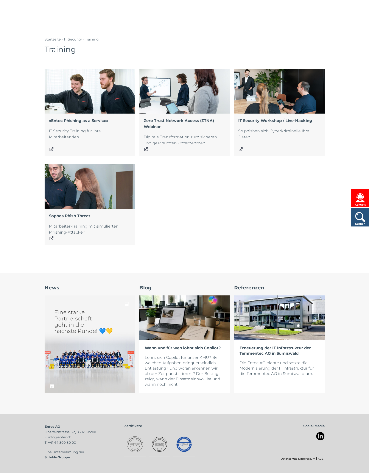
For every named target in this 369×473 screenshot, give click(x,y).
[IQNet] (184, 444)
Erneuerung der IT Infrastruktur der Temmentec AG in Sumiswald (275, 350)
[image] (90, 344)
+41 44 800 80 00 (62, 442)
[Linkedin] (320, 436)
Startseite (53, 39)
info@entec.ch (59, 437)
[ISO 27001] (135, 444)
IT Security (73, 39)
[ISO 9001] (159, 444)
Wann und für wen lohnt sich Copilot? (183, 347)
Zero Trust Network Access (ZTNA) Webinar (181, 72)
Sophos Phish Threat (64, 167)
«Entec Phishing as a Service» (73, 72)
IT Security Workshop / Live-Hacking (269, 72)
